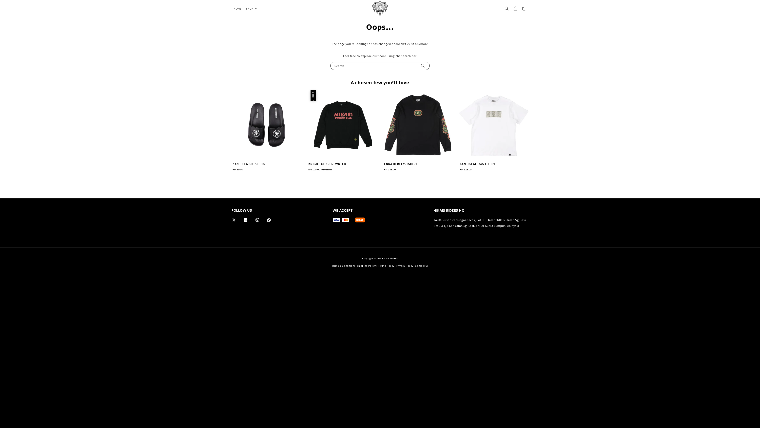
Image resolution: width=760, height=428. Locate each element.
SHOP (249, 8)
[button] (506, 8)
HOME (237, 8)
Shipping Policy (366, 266)
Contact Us (421, 266)
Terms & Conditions (343, 266)
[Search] (423, 66)
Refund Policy (386, 266)
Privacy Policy (404, 266)
